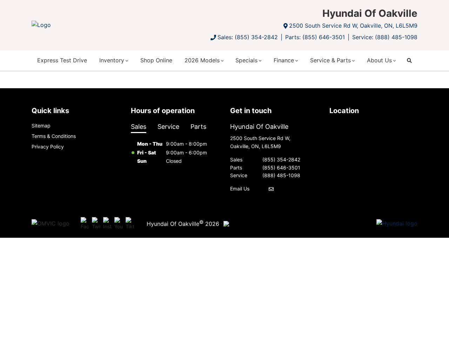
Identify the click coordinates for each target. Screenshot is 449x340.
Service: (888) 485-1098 (384, 37)
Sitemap (41, 126)
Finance (284, 60)
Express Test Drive (62, 60)
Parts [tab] (198, 126)
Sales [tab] (138, 126)
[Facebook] (85, 224)
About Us (379, 60)
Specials (246, 60)
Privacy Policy (48, 147)
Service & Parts (330, 60)
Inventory (111, 60)
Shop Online (156, 60)
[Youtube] (118, 224)
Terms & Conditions (54, 136)
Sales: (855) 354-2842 (247, 37)
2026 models (202, 60)
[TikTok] (130, 224)
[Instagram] (107, 224)
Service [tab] (168, 126)
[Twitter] (96, 224)
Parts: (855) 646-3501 (315, 37)
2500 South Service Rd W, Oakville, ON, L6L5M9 (353, 25)
